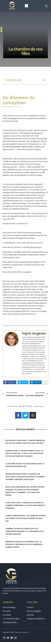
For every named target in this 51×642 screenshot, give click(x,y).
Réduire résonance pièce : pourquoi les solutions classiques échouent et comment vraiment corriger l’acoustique (25, 476)
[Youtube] (11, 637)
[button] (26, 5)
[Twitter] (8, 637)
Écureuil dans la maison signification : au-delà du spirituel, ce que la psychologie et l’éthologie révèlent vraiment (24, 453)
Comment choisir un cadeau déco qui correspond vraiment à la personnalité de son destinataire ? (24, 531)
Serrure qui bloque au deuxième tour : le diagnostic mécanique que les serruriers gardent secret (23, 544)
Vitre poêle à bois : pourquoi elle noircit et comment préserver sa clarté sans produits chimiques (25, 505)
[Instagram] (15, 637)
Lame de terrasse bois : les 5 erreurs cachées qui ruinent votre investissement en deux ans (25, 518)
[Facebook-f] (4, 637)
